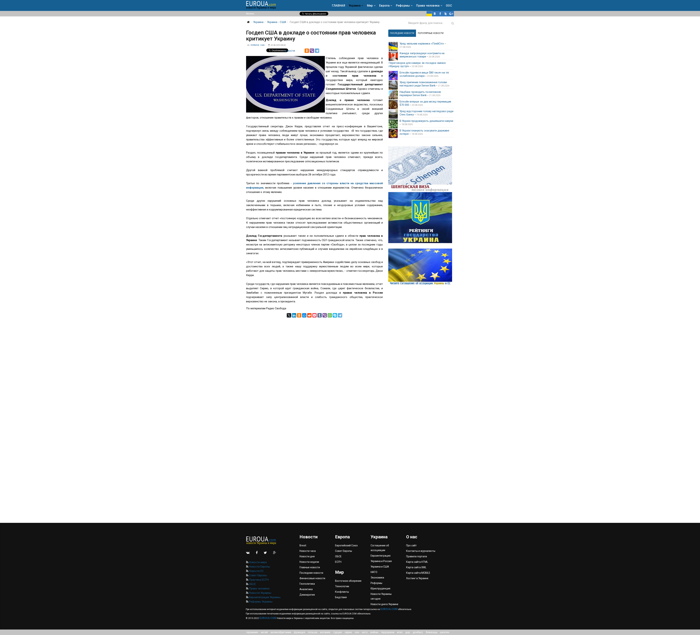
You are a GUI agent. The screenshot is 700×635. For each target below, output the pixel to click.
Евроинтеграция (380, 555)
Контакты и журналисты (420, 550)
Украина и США (380, 566)
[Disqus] (314, 363)
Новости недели (309, 561)
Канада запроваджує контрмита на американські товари (422, 55)
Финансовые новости (312, 578)
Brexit (303, 545)
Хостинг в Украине (417, 578)
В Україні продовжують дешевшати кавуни (426, 121)
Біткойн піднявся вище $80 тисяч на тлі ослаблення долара (424, 74)
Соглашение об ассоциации (380, 548)
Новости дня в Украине (384, 604)
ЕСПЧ (338, 561)
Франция (299, 632)
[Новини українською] (429, 13)
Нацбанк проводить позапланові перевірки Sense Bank (420, 93)
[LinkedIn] (294, 315)
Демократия (307, 594)
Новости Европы (259, 566)
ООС (449, 5)
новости (290, 50)
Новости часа (308, 550)
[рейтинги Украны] (421, 217)
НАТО (365, 632)
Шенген (444, 632)
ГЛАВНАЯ (338, 5)
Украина (355, 5)
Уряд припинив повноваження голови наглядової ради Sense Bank (423, 84)
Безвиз (250, 13)
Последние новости (311, 572)
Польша (312, 632)
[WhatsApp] (330, 315)
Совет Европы (257, 575)
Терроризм (387, 632)
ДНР (407, 632)
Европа (384, 5)
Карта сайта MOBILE (418, 572)
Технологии (342, 586)
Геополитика (307, 583)
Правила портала (416, 556)
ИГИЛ (400, 632)
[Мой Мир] (304, 315)
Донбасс (418, 632)
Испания (325, 632)
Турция (337, 632)
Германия (252, 632)
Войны (374, 632)
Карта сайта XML (416, 567)
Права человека (428, 5)
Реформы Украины (260, 601)
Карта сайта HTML (417, 561)
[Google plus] (451, 13)
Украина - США (276, 22)
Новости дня (307, 556)
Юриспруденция (380, 588)
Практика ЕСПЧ (258, 579)
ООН (357, 632)
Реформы (403, 5)
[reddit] (309, 315)
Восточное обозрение (348, 580)
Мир (370, 5)
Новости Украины (259, 593)
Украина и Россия (381, 561)
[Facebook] (440, 13)
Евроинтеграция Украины (264, 597)
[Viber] (312, 51)
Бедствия (341, 597)
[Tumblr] (319, 315)
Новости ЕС (256, 571)
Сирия (348, 632)
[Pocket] (314, 315)
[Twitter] (445, 13)
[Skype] (335, 315)
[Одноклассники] (307, 51)
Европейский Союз (346, 545)
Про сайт (411, 545)
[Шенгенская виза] (421, 169)
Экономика (377, 577)
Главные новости (310, 567)
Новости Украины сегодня (381, 596)
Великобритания (281, 632)
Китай (264, 632)
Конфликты (342, 591)
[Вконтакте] (435, 13)
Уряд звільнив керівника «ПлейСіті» (422, 43)
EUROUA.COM (388, 609)
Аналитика (306, 589)
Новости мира (257, 562)
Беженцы (431, 632)
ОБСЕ (252, 584)
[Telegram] (317, 51)
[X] (289, 315)
